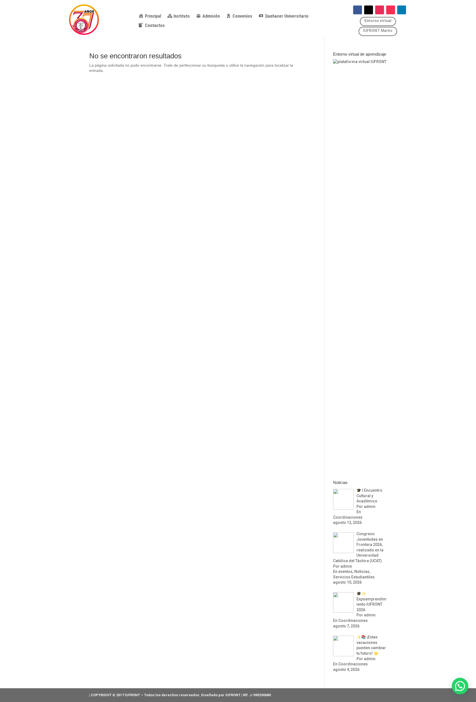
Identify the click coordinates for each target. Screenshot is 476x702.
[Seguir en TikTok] (390, 10)
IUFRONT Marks (378, 30)
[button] (460, 686)
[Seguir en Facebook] (357, 10)
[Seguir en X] (368, 10)
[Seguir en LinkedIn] (401, 10)
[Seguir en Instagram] (379, 10)
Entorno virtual (377, 20)
